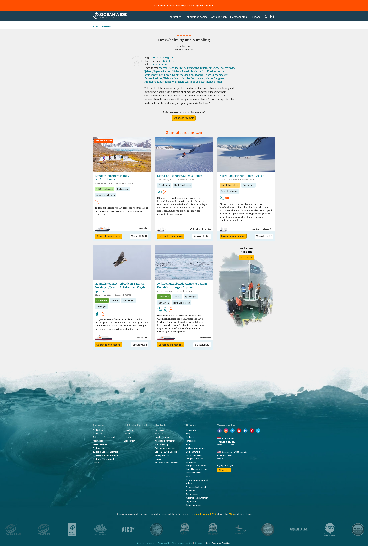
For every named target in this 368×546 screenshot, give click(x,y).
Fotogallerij (191, 441)
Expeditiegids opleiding (196, 469)
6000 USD (139, 236)
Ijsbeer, (148, 71)
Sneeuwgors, (196, 74)
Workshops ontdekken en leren (203, 81)
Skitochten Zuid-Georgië (166, 452)
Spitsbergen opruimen (165, 448)
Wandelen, (178, 81)
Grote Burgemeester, (216, 74)
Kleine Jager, (164, 81)
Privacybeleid (192, 494)
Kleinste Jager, (171, 78)
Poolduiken (160, 430)
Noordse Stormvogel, (193, 78)
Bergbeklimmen (162, 437)
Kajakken (159, 459)
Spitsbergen (170, 61)
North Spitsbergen (182, 185)
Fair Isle (115, 300)
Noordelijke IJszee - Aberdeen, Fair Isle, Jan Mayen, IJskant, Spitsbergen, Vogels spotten (120, 287)
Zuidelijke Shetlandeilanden (105, 455)
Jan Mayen (101, 306)
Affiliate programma (195, 448)
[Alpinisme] (159, 192)
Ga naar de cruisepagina (108, 236)
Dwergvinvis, (227, 67)
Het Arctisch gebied (196, 16)
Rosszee (97, 463)
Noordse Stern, (177, 67)
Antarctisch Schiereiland (104, 437)
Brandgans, (193, 67)
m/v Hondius (159, 64)
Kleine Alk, (200, 71)
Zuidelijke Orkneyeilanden (104, 459)
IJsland (127, 433)
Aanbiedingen (219, 16)
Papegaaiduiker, (162, 71)
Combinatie (101, 300)
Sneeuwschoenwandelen (166, 463)
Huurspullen (191, 430)
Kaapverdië (98, 441)
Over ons (255, 16)
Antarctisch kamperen (165, 441)
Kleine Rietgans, (215, 78)
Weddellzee (98, 430)
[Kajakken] (165, 309)
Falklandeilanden (100, 444)
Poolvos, (163, 67)
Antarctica (175, 16)
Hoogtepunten (238, 16)
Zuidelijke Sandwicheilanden (105, 452)
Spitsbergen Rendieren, (158, 74)
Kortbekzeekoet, (216, 71)
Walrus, (177, 71)
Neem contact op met (196, 487)
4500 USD (201, 236)
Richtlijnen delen (193, 473)
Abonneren (224, 470)
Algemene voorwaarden (197, 498)
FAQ (188, 433)
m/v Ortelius (142, 228)
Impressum (191, 501)
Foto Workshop (161, 444)
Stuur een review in (184, 117)
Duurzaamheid (193, 452)
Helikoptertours (162, 455)
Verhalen (190, 437)
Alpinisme (159, 433)
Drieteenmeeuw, (209, 67)
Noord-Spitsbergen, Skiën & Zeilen (179, 175)
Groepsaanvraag (193, 505)
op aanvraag (140, 344)
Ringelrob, (150, 81)
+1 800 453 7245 (224, 455)
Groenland (128, 430)
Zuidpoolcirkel (99, 433)
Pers (188, 444)
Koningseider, (180, 74)
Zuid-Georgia (99, 448)
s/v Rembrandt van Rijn (200, 229)
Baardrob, (187, 71)
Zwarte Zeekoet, (153, 78)
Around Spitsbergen (105, 195)
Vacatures (190, 490)
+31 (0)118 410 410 (226, 442)
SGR (188, 476)
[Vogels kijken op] (97, 313)
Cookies (198, 543)
